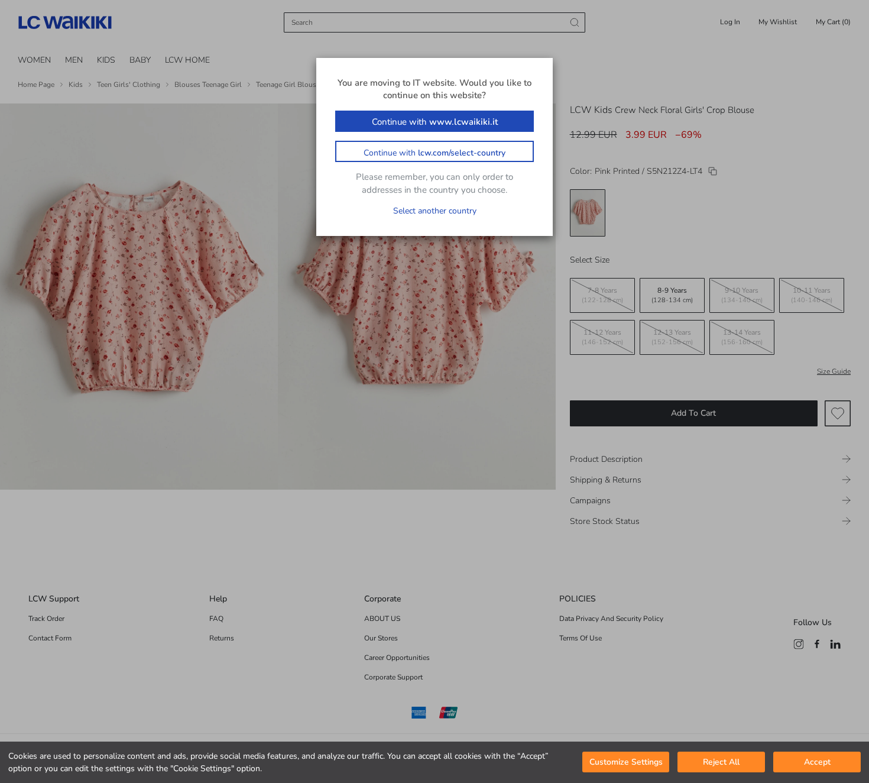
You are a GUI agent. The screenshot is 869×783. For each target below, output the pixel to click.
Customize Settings (626, 762)
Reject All (721, 762)
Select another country (434, 210)
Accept (817, 762)
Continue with (435, 122)
